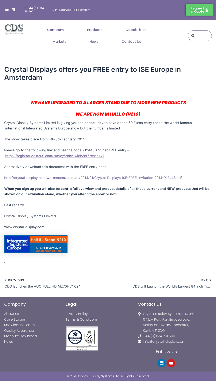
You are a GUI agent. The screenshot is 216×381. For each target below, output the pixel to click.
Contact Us (131, 41)
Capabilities (136, 29)
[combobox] (200, 35)
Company (55, 29)
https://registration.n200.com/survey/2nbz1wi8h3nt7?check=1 (54, 156)
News (94, 41)
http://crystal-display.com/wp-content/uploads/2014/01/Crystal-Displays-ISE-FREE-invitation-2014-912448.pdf (93, 178)
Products (95, 29)
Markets (59, 41)
